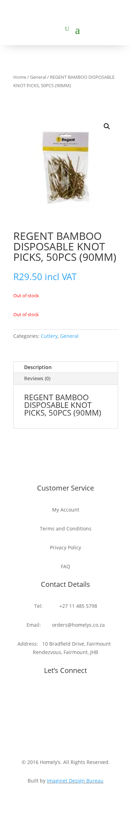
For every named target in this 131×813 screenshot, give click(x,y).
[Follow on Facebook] (58, 693)
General (38, 77)
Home (19, 77)
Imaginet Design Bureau (75, 780)
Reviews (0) (37, 378)
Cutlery (49, 336)
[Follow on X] (72, 693)
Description (38, 367)
